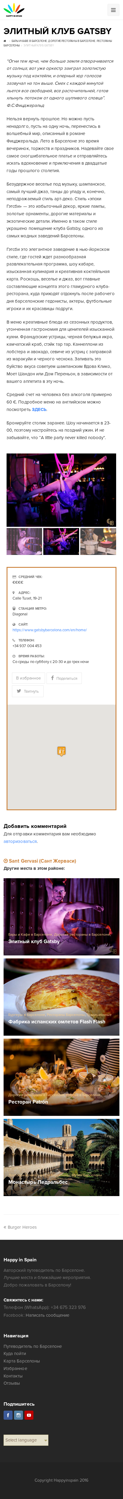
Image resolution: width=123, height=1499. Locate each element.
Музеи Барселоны (87, 1175)
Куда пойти (15, 1353)
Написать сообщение (47, 1315)
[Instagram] (18, 1415)
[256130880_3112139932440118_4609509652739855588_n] (61, 490)
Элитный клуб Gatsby (33, 942)
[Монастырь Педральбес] (61, 1157)
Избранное (15, 1368)
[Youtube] (28, 1415)
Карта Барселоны (22, 1361)
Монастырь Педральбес (37, 1182)
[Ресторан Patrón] (61, 1077)
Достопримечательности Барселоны (39, 1175)
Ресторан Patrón (28, 1102)
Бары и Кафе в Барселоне (30, 934)
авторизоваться (20, 841)
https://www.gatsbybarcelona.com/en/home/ (50, 630)
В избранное (28, 678)
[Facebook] (8, 1415)
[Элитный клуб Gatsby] (61, 916)
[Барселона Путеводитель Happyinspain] (14, 10)
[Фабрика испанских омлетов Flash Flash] (61, 997)
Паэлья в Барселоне (83, 1095)
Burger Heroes (22, 1227)
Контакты (13, 1376)
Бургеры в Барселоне (26, 1015)
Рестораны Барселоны (66, 1015)
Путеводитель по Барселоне (33, 1346)
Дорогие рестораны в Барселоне (82, 934)
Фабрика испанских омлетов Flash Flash (56, 1022)
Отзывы (12, 1383)
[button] (61, 751)
